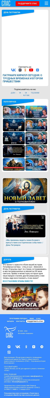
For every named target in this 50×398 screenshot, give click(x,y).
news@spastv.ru (36, 376)
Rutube (26, 95)
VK (20, 93)
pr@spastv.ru (17, 378)
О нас (38, 318)
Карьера (10, 321)
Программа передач (18, 318)
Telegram (35, 93)
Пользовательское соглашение (16, 393)
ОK (26, 93)
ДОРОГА (7, 260)
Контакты (20, 321)
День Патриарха (11, 12)
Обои (32, 318)
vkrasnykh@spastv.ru (20, 382)
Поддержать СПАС (35, 321)
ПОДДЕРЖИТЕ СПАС (27, 3)
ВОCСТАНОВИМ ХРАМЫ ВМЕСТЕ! (18, 281)
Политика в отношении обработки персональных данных (21, 394)
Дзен (13, 93)
